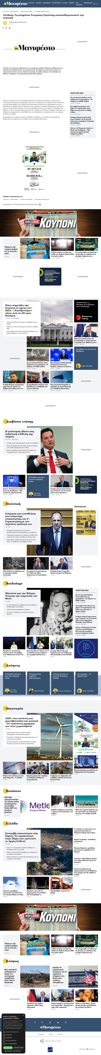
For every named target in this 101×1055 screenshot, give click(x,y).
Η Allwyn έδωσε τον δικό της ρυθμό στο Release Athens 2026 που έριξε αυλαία (62, 254)
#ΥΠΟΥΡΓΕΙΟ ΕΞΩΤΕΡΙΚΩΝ (26, 11)
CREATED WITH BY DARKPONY (87, 1049)
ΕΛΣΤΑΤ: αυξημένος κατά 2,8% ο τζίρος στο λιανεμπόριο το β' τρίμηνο (62, 811)
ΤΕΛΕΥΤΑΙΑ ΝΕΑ (76, 93)
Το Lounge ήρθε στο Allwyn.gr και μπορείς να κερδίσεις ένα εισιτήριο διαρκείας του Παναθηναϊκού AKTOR (86, 255)
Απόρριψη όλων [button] (18, 1047)
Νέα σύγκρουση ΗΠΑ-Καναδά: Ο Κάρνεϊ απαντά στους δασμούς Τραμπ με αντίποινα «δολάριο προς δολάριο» (61, 365)
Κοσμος (71, 3)
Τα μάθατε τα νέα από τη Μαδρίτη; (86, 350)
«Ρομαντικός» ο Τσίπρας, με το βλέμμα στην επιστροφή (85, 304)
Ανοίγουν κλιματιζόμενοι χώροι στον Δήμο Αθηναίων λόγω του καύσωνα (85, 860)
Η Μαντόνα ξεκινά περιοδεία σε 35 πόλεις (18, 609)
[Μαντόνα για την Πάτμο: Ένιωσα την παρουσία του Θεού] (50, 611)
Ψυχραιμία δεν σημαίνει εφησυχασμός (35, 676)
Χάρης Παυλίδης (87, 366)
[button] (13, 1051)
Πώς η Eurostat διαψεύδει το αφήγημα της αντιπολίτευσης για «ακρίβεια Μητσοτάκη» (60, 386)
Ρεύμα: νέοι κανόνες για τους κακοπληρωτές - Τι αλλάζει (13, 777)
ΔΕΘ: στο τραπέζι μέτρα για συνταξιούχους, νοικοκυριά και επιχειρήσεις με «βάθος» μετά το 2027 (85, 341)
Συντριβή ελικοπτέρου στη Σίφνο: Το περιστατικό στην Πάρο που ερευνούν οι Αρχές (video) (80, 109)
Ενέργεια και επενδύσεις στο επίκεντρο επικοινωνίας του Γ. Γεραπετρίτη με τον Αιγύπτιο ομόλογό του (20, 518)
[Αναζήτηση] (97, 4)
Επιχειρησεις (56, 3)
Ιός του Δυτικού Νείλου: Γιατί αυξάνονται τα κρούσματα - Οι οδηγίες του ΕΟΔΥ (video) (81, 99)
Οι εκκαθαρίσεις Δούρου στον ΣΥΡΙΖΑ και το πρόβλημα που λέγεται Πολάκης (37, 386)
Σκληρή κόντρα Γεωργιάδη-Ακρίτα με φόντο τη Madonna (22, 443)
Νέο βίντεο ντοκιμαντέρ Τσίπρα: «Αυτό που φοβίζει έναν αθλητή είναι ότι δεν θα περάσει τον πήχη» (13, 653)
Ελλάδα (12, 823)
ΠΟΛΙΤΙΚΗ (6, 11)
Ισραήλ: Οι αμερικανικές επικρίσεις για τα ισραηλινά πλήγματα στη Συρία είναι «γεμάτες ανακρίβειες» (60, 974)
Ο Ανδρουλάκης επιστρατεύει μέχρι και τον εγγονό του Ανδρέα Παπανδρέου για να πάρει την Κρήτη (13, 387)
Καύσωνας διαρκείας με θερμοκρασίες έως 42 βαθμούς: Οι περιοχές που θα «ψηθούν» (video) (85, 871)
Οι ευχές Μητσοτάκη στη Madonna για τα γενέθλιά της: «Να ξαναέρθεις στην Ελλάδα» (61, 652)
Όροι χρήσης (41, 1034)
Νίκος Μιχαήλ (39, 691)
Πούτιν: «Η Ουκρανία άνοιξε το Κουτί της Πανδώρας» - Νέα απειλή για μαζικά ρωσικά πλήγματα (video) (81, 131)
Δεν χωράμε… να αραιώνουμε (84, 675)
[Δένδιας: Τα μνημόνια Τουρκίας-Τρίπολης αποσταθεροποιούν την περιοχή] (3, 28)
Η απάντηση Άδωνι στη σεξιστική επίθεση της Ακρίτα (19, 434)
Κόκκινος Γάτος (87, 317)
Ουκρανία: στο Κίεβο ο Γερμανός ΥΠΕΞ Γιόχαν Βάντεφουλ (35, 1005)
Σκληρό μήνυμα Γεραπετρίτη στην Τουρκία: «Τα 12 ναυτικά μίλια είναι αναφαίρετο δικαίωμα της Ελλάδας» (82, 120)
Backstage (14, 583)
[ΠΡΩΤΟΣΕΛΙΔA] (86, 522)
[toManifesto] (15, 3)
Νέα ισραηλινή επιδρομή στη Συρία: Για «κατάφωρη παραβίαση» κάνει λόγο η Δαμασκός (10, 975)
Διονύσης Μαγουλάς (37, 494)
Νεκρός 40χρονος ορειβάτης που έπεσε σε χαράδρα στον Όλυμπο (84, 850)
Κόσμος (12, 961)
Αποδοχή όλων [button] (8, 1047)
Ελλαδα (64, 3)
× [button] (23, 1015)
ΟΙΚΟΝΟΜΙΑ (15, 318)
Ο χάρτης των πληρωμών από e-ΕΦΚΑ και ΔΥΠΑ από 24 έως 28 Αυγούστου (61, 777)
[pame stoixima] (50, 223)
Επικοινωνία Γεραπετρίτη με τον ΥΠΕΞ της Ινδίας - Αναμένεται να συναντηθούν (37, 573)
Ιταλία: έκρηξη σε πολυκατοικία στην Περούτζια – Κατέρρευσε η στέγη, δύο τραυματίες (62, 1005)
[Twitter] (50, 1022)
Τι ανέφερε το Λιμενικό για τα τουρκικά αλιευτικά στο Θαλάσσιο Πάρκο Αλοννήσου (85, 831)
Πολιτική (13, 503)
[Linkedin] (9, 28)
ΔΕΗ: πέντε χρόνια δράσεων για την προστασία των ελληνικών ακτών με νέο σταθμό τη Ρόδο (86, 811)
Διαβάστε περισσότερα (15, 1028)
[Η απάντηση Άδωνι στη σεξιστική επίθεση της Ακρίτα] (50, 449)
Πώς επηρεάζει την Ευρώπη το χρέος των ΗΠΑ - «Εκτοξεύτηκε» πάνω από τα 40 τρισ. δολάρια (18, 310)
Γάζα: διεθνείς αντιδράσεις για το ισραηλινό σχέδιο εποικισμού (13, 573)
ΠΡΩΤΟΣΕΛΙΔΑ (88, 3)
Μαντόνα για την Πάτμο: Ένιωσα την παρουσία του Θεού (21, 596)
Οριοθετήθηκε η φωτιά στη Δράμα (60, 892)
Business (13, 791)
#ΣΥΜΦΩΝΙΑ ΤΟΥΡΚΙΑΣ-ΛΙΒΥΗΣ (42, 11)
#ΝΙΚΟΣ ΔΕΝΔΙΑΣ (14, 11)
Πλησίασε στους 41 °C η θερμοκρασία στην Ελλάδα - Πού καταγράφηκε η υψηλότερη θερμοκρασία (37, 893)
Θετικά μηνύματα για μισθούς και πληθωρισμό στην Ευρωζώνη (86, 771)
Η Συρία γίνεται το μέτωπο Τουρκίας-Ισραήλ (60, 676)
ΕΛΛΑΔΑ (78, 103)
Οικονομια (47, 3)
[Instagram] (42, 1022)
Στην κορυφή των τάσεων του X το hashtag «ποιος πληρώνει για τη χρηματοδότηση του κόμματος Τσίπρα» (38, 653)
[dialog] (13, 1033)
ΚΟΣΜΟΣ (78, 135)
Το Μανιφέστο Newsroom (18, 22)
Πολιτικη (31, 3)
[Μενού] (94, 3)
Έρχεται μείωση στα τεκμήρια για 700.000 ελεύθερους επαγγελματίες (37, 777)
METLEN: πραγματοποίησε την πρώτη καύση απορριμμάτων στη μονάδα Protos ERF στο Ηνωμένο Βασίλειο (11, 804)
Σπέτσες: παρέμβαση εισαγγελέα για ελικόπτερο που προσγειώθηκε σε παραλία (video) (14, 893)
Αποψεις (39, 3)
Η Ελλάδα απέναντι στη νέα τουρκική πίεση (37, 479)
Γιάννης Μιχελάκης (65, 691)
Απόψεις (13, 665)
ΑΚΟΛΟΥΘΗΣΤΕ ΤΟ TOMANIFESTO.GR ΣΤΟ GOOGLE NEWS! (20, 204)
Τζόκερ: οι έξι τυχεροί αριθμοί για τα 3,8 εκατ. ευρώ (11, 250)
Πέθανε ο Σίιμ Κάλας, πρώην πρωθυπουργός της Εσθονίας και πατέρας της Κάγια (85, 1005)
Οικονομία (14, 708)
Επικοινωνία (60, 1034)
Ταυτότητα (50, 1034)
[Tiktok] (65, 1022)
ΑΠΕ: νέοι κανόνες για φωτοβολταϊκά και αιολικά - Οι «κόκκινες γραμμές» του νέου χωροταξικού (21, 722)
